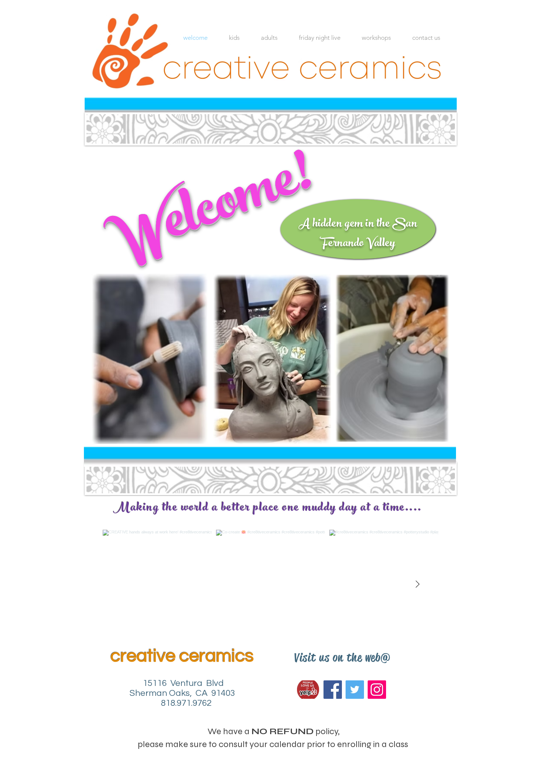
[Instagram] (377, 689)
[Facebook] (332, 689)
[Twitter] (355, 689)
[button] (269, 37)
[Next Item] (417, 584)
